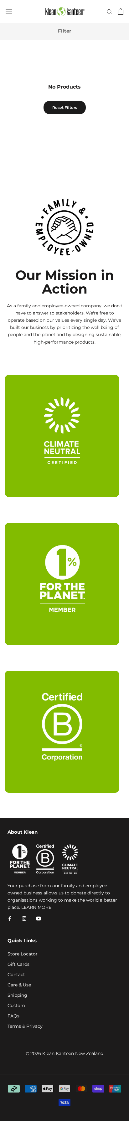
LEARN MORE (36, 907)
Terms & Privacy (25, 1026)
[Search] (109, 11)
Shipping (17, 995)
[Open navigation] (9, 11)
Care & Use (19, 985)
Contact (16, 974)
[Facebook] (10, 918)
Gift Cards (18, 964)
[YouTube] (38, 918)
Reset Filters (64, 107)
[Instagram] (24, 918)
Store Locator (23, 954)
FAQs (13, 1016)
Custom (16, 1005)
